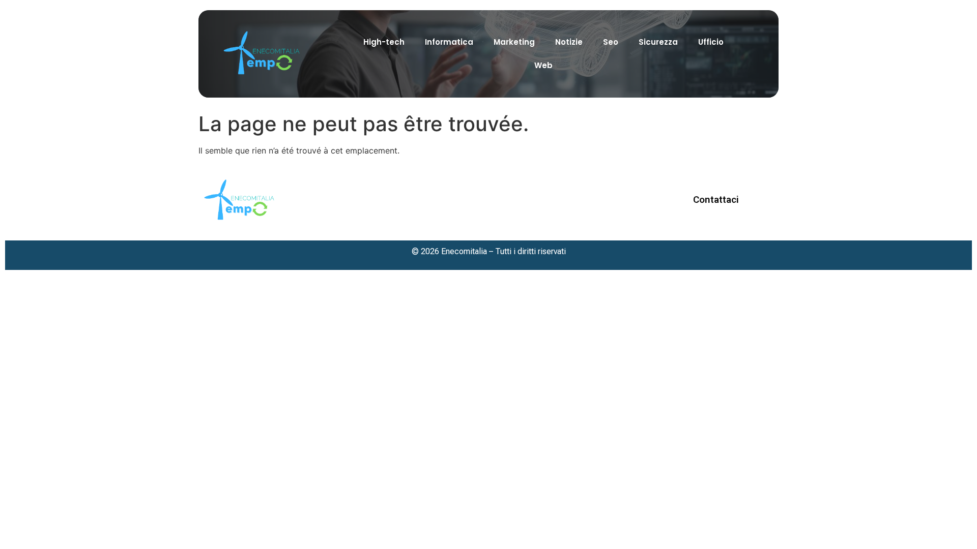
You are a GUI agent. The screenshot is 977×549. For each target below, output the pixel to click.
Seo (610, 42)
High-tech (384, 42)
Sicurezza (658, 42)
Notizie (569, 42)
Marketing (514, 42)
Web (543, 65)
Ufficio (711, 42)
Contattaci (716, 199)
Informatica (449, 42)
